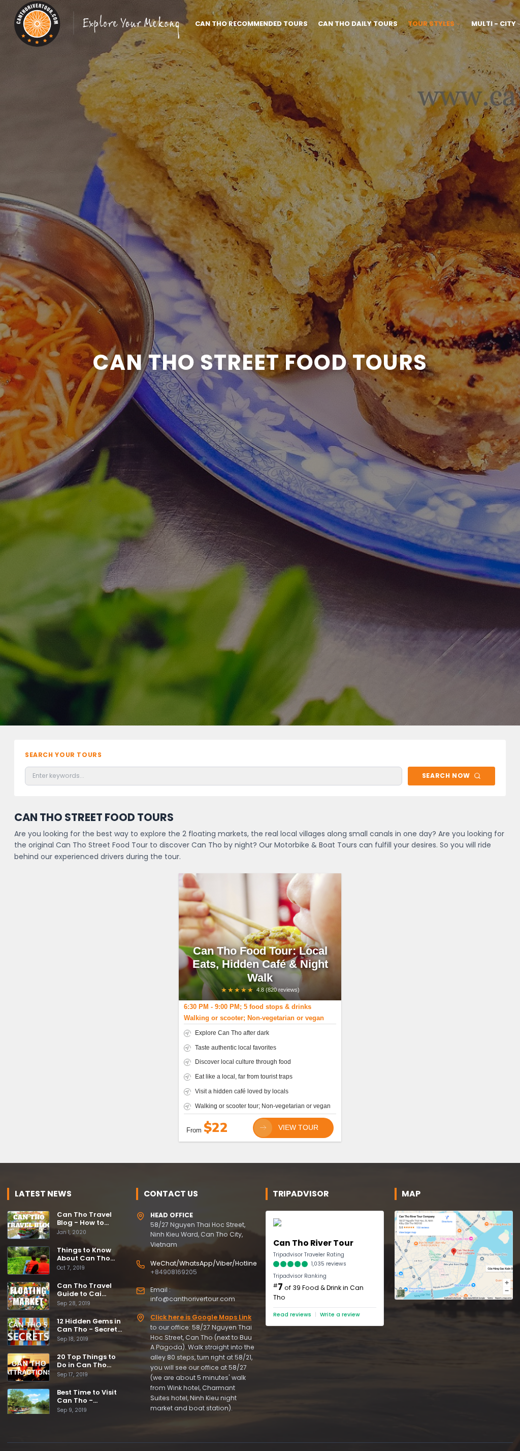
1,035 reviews (328, 1264)
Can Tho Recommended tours (251, 23)
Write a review (340, 1314)
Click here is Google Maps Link (200, 1317)
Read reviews (292, 1314)
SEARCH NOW (446, 775)
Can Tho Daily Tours (358, 23)
